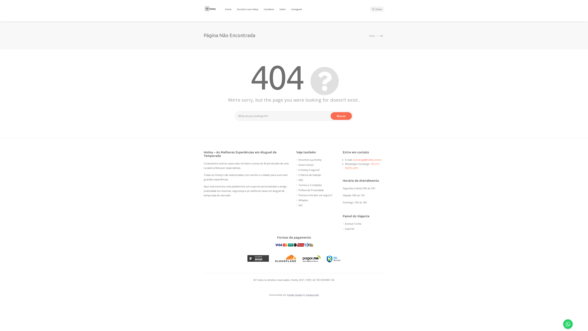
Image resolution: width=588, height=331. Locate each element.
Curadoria (269, 9)
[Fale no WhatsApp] (568, 324)
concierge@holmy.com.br (367, 160)
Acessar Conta (353, 223)
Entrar (378, 9)
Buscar (341, 116)
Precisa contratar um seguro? (315, 195)
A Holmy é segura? (309, 170)
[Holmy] (210, 8)
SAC (300, 205)
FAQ (300, 180)
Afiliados (303, 200)
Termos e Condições (310, 185)
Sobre (282, 9)
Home (228, 9)
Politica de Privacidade (311, 190)
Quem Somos (306, 165)
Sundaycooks (312, 294)
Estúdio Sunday (294, 294)
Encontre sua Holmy (247, 9)
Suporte (349, 228)
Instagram (296, 9)
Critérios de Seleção (309, 175)
